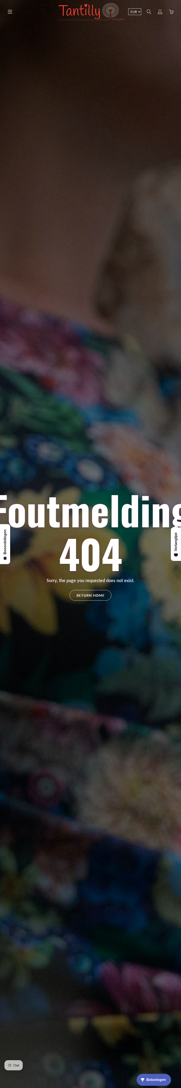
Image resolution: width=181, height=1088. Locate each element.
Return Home (91, 595)
